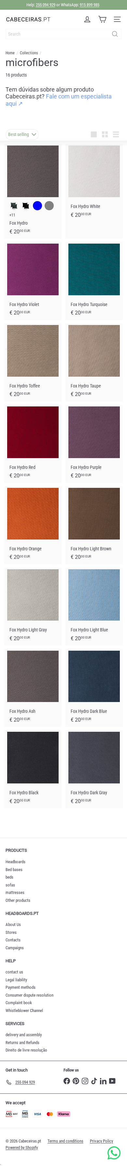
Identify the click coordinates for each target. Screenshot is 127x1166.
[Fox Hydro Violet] (33, 281)
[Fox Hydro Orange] (33, 525)
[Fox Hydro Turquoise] (94, 281)
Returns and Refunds (22, 1042)
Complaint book (19, 1002)
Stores (11, 932)
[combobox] (63, 34)
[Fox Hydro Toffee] (33, 362)
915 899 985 (89, 4)
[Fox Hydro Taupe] (94, 362)
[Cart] (102, 19)
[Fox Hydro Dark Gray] (94, 769)
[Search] (114, 34)
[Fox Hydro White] (94, 183)
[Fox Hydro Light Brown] (94, 525)
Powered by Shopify (22, 1147)
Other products (18, 900)
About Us (13, 924)
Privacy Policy (101, 1141)
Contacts (13, 939)
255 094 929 (45, 4)
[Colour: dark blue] (37, 205)
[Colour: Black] (25, 205)
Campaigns (15, 947)
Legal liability (16, 979)
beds (9, 877)
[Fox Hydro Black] (33, 769)
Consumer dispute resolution (29, 995)
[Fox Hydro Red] (33, 444)
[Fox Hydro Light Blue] (94, 607)
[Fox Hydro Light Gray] (33, 607)
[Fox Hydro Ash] (33, 688)
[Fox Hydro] (33, 191)
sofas (10, 885)
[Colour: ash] (14, 205)
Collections (29, 53)
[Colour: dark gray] (49, 205)
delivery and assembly (24, 1034)
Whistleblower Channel (24, 1010)
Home (10, 53)
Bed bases (14, 869)
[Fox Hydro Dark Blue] (94, 688)
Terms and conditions (65, 1141)
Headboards (15, 861)
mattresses (15, 892)
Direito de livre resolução (26, 1050)
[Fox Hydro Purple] (94, 444)
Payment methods (20, 987)
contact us (14, 971)
